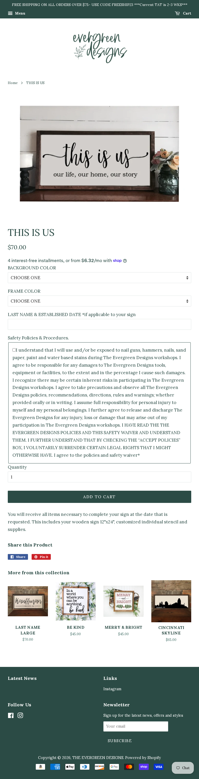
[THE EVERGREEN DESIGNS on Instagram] (20, 716)
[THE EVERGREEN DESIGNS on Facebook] (11, 716)
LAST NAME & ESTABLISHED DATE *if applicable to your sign (72, 314)
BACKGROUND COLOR (32, 268)
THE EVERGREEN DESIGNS (97, 757)
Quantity (17, 467)
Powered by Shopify (143, 757)
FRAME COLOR (24, 291)
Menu (19, 13)
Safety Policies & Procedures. (38, 338)
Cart (186, 13)
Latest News (22, 678)
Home (13, 83)
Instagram (112, 688)
